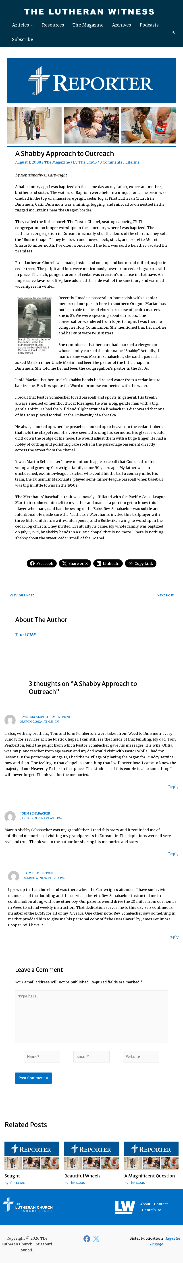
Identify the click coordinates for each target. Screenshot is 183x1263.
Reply (173, 786)
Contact (161, 1204)
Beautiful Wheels (82, 1176)
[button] (23, 25)
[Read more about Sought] (31, 1155)
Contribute (151, 1210)
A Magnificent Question (149, 1176)
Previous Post (19, 595)
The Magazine (57, 162)
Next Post (167, 595)
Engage (156, 1244)
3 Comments (111, 162)
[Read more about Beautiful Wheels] (91, 1155)
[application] (31, 25)
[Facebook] (86, 1238)
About (145, 1204)
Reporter (172, 1238)
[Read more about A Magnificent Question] (151, 1155)
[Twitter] (96, 1238)
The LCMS (87, 162)
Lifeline (132, 162)
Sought (12, 1176)
